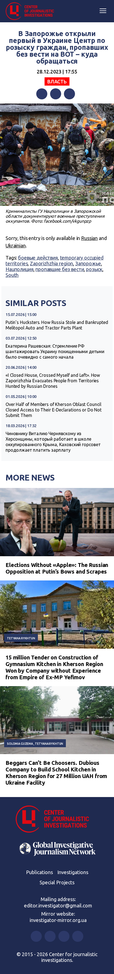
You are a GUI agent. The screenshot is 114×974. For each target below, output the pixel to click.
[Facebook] (41, 93)
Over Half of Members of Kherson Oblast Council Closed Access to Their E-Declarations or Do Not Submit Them (54, 410)
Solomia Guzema (20, 743)
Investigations (72, 872)
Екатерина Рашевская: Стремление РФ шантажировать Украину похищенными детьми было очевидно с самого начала (55, 351)
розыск (94, 269)
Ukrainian (16, 245)
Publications (39, 872)
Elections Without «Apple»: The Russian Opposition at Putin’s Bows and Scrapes (57, 568)
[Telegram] (69, 93)
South (12, 275)
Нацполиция (19, 269)
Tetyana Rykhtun (21, 638)
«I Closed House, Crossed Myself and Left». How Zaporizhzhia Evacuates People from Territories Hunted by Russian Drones (53, 381)
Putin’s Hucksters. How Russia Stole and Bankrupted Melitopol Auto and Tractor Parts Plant (57, 325)
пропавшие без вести (59, 269)
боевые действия (38, 257)
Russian (89, 238)
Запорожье (88, 263)
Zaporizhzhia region (51, 263)
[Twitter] (55, 93)
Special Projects (57, 882)
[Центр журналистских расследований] (32, 11)
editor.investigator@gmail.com (58, 905)
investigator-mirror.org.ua (58, 920)
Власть (57, 81)
